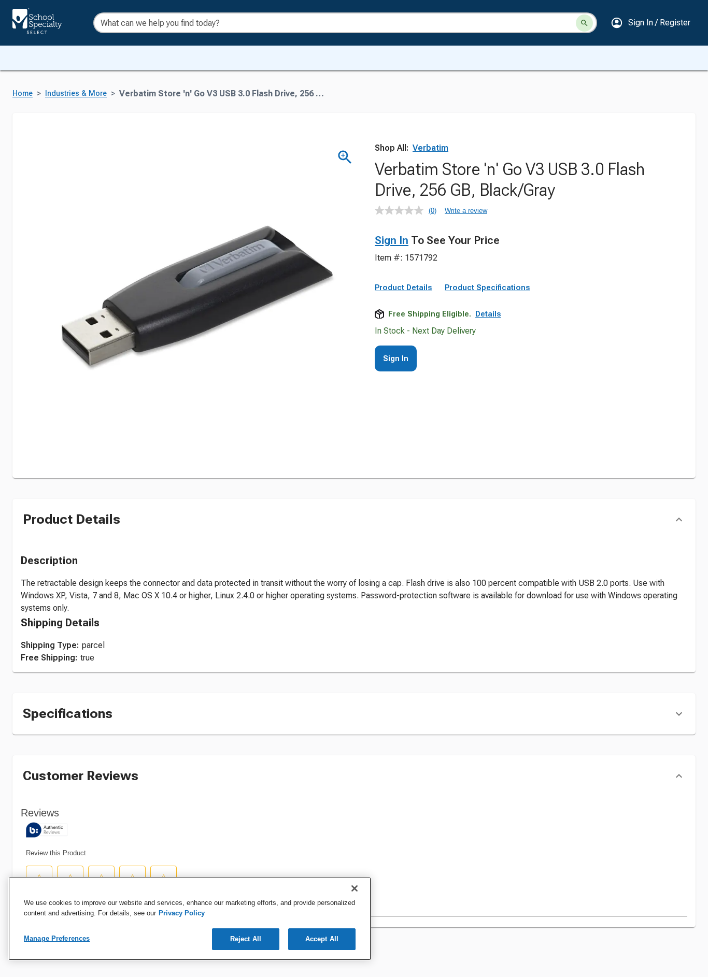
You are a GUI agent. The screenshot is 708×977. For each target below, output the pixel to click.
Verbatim (430, 148)
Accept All (321, 939)
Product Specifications (487, 287)
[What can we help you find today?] (584, 23)
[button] (650, 23)
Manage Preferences (57, 938)
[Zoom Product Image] (345, 157)
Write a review (466, 210)
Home (22, 93)
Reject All (245, 939)
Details (488, 314)
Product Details (403, 287)
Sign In (391, 240)
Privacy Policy (182, 913)
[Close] (354, 888)
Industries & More (76, 93)
